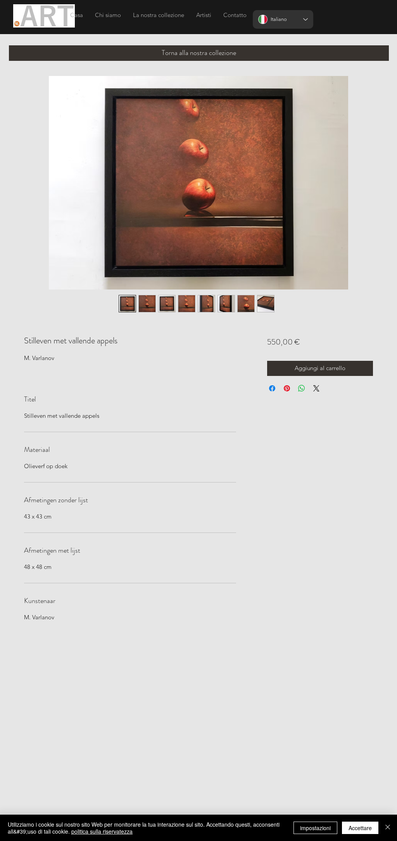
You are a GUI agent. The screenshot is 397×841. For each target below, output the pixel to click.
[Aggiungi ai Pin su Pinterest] (287, 388)
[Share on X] (316, 388)
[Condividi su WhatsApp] (301, 388)
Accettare (360, 828)
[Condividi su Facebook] (272, 388)
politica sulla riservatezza (102, 831)
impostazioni (315, 828)
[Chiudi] (387, 828)
